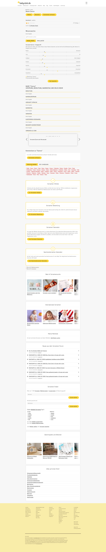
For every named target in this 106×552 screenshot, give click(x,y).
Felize (65, 169)
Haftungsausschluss (39, 543)
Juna (52, 419)
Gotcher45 (39, 352)
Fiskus (55, 171)
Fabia (51, 171)
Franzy (51, 168)
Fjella (28, 168)
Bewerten (37, 14)
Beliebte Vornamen (36, 409)
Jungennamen (52, 391)
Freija (73, 168)
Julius (29, 413)
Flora (46, 174)
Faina (43, 168)
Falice (42, 171)
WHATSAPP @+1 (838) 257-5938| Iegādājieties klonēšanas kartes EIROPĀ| (46, 359)
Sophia (52, 413)
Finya (65, 171)
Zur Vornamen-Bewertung (35, 214)
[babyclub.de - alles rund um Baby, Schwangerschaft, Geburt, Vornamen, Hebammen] (24, 3)
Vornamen (33, 268)
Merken (29, 14)
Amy (52, 416)
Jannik (29, 418)
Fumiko (28, 171)
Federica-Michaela (35, 171)
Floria (72, 173)
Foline (47, 169)
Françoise (52, 173)
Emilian (30, 415)
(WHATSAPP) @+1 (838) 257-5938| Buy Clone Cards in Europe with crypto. (46, 355)
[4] (32, 23)
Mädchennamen (35, 267)
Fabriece (44, 173)
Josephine (53, 418)
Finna (34, 174)
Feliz (78, 169)
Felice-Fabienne (53, 169)
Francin (41, 174)
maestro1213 (40, 365)
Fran (69, 169)
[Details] (79, 23)
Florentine (60, 171)
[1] (26, 23)
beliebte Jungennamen (37, 421)
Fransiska (73, 169)
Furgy (76, 173)
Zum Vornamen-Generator (36, 239)
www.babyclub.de (32, 541)
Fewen (46, 168)
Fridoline (47, 171)
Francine (29, 173)
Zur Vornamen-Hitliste (34, 192)
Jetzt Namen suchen (55, 338)
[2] (28, 23)
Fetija (57, 173)
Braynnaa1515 (40, 361)
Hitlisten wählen (33, 426)
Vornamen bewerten (44, 426)
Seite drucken (76, 523)
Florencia (62, 173)
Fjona (31, 168)
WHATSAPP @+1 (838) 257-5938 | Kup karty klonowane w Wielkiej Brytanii (46, 368)
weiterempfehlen (76, 524)
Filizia (69, 171)
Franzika (77, 171)
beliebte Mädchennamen (37, 423)
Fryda (34, 169)
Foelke (38, 173)
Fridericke (56, 168)
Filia (38, 174)
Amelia (52, 415)
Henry (29, 416)
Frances (38, 169)
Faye (48, 173)
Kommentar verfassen (49, 14)
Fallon (72, 171)
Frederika (61, 169)
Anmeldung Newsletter (77, 528)
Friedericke (29, 169)
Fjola (39, 168)
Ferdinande (29, 174)
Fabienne (34, 173)
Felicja (61, 168)
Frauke (43, 169)
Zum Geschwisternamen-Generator (38, 261)
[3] (30, 23)
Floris (70, 168)
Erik (29, 419)
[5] (34, 23)
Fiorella (65, 168)
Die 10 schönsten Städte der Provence (38, 350)
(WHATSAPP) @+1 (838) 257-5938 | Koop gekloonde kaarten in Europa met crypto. (48, 372)
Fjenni (35, 168)
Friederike (67, 173)
